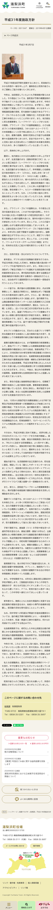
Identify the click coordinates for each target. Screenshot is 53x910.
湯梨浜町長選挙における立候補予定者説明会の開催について (25, 775)
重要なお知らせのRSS (40, 743)
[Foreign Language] (39, 5)
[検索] (26, 905)
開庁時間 (36, 846)
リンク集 (24, 888)
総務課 (32, 812)
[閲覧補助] (48, 5)
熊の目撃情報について (14, 752)
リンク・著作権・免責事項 (13, 883)
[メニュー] (8, 905)
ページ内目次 (12, 35)
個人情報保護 (33, 883)
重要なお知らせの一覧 (18, 743)
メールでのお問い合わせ (15, 846)
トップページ (12, 812)
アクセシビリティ (10, 888)
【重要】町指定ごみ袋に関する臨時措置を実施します (25, 762)
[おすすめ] (44, 905)
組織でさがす (23, 812)
